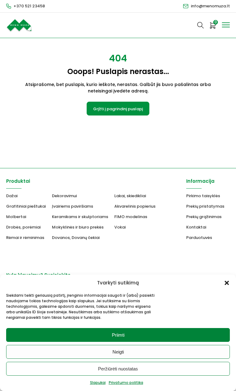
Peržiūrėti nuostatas (118, 368)
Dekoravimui (64, 196)
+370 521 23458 (29, 6)
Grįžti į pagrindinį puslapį (118, 109)
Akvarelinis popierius (134, 206)
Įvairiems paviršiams (72, 206)
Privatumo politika (126, 382)
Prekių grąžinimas (204, 217)
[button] (227, 283)
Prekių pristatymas (205, 206)
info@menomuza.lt (210, 6)
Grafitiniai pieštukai (26, 206)
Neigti (118, 351)
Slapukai (98, 382)
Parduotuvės (199, 237)
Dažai (12, 196)
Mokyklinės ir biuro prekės (78, 227)
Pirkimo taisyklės (203, 196)
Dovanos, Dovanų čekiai (76, 237)
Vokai (120, 227)
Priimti (118, 335)
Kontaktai (196, 227)
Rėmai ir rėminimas (25, 237)
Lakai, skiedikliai (130, 196)
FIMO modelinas (130, 217)
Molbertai (16, 217)
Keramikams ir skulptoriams (80, 217)
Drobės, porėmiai (23, 227)
